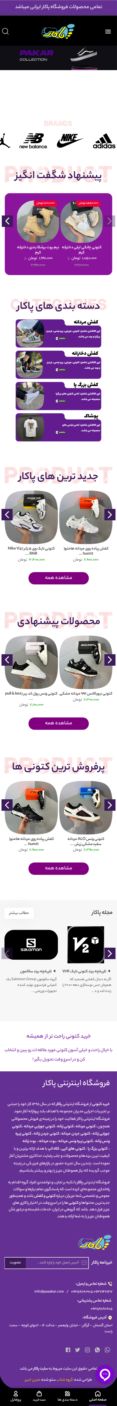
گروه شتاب (64, 1380)
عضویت (15, 1263)
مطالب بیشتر (19, 913)
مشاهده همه (58, 578)
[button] (7, 221)
